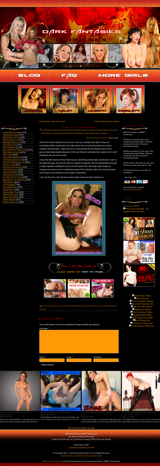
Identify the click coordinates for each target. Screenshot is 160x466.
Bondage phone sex (11, 142)
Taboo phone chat (10, 192)
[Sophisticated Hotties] (139, 239)
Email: (69, 357)
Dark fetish (7, 154)
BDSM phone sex (10, 139)
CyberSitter (73, 447)
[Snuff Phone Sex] (139, 286)
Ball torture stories (11, 137)
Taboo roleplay (9, 199)
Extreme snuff (9, 164)
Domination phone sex (12, 159)
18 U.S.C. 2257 (72, 456)
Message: (44, 328)
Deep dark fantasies (11, 157)
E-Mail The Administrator (52, 461)
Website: (98, 357)
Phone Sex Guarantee (88, 456)
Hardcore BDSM (10, 172)
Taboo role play (9, 197)
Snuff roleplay (9, 184)
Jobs (100, 456)
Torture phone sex (10, 202)
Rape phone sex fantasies (14, 179)
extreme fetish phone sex (93, 306)
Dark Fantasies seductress (98, 138)
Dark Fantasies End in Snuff (106, 121)
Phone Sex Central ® (131, 206)
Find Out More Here (132, 189)
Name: (42, 357)
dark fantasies (74, 428)
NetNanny (83, 447)
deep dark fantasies (77, 306)
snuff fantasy (107, 306)
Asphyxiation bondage (12, 132)
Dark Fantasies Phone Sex (14, 149)
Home (63, 456)
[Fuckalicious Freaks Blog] (55, 297)
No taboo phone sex (11, 177)
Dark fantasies (9, 147)
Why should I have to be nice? (53, 121)
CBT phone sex (9, 144)
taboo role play (88, 428)
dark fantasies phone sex (52, 306)
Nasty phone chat (10, 174)
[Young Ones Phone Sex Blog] (102, 297)
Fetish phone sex (10, 169)
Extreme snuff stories (12, 167)
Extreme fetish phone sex (14, 162)
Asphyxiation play (10, 134)
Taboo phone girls (10, 194)
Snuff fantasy (8, 182)
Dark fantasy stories (11, 152)
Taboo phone (8, 189)
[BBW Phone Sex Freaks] (139, 262)
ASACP (91, 447)
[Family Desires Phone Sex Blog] (78, 297)
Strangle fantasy (10, 187)
